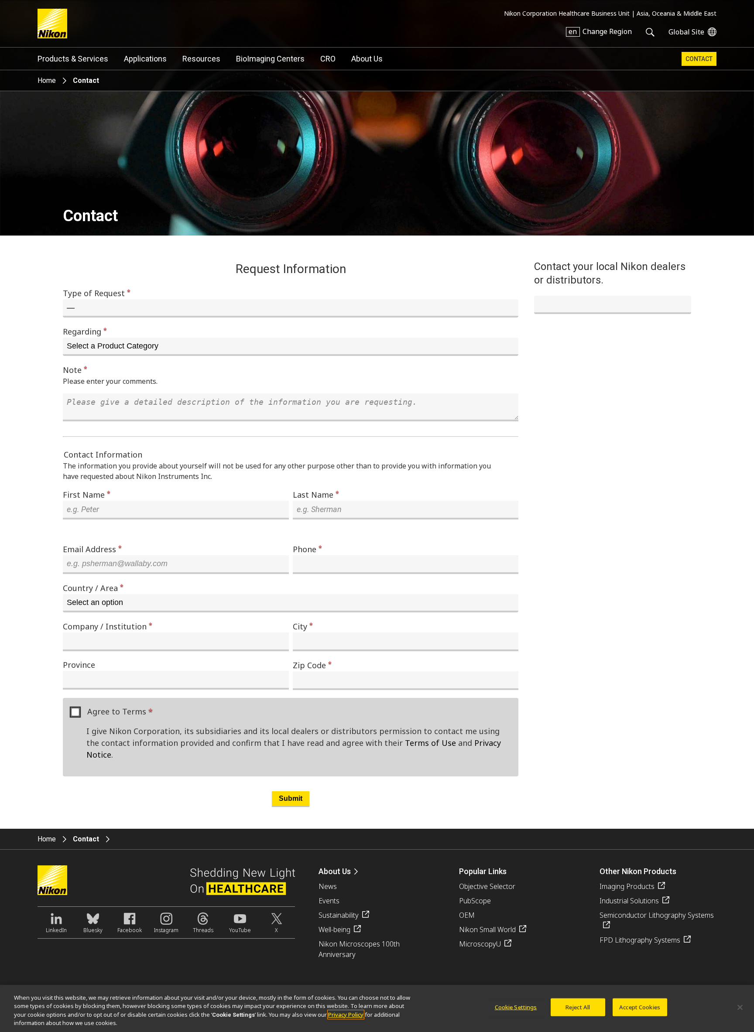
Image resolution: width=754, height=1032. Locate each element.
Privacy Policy (345, 1014)
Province (79, 665)
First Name (86, 494)
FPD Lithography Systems (640, 940)
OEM (467, 915)
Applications (145, 58)
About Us (367, 58)
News (328, 886)
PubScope (475, 901)
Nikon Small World (487, 929)
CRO (328, 58)
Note (75, 369)
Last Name (316, 494)
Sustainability (339, 915)
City (303, 626)
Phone (307, 548)
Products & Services (73, 58)
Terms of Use (430, 743)
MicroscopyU (480, 944)
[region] (377, 1008)
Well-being (334, 929)
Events (329, 901)
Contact (699, 58)
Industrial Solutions (629, 901)
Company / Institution (107, 626)
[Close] (740, 1007)
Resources (201, 58)
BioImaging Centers (270, 58)
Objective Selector (487, 886)
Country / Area (93, 587)
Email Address (92, 548)
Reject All (578, 1007)
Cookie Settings (516, 1007)
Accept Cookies (639, 1007)
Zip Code (312, 665)
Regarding (85, 331)
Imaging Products (627, 886)
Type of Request (96, 292)
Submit (290, 798)
